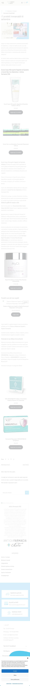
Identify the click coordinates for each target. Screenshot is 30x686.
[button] (27, 658)
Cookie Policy (9, 683)
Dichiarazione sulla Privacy (17, 683)
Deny (15, 675)
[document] (15, 343)
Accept (15, 671)
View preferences (15, 679)
